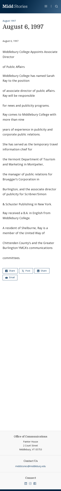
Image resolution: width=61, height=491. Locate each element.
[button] (54, 6)
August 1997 (9, 20)
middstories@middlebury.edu (30, 466)
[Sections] (46, 6)
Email (11, 277)
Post (27, 270)
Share (11, 270)
